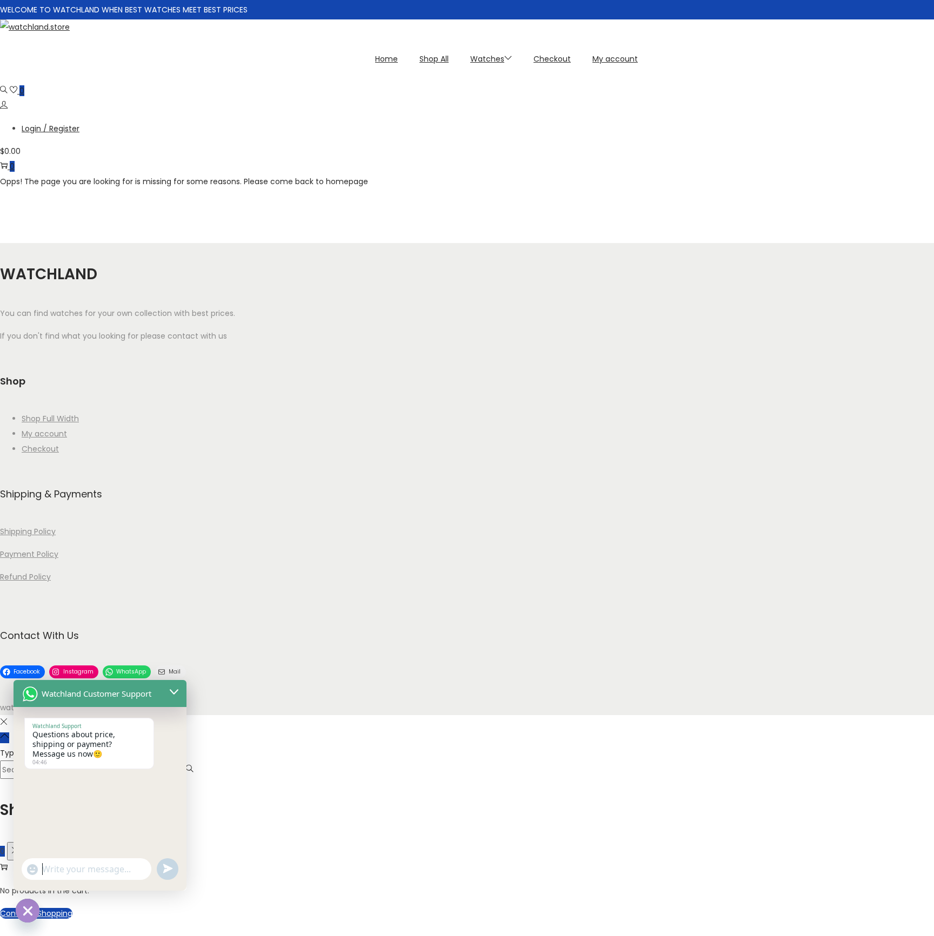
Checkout (40, 448)
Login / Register (50, 128)
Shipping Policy (28, 531)
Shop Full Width (50, 418)
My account (44, 433)
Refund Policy (25, 576)
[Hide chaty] (27, 910)
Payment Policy (29, 554)
